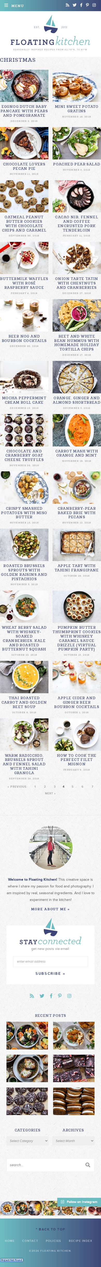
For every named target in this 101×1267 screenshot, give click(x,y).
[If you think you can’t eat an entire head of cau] (65, 1208)
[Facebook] (81, 5)
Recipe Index (80, 1241)
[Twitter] (74, 5)
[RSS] (67, 5)
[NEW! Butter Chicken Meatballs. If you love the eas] (79, 1208)
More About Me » (50, 909)
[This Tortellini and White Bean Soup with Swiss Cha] (7, 1208)
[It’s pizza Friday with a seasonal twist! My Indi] (50, 1208)
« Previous (17, 786)
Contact (30, 1241)
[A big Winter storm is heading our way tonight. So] (36, 1208)
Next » (50, 793)
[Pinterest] (87, 5)
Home (10, 1241)
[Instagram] (94, 5)
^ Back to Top (50, 1229)
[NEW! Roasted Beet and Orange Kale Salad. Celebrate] (22, 1208)
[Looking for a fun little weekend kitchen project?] (93, 1208)
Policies (53, 1241)
